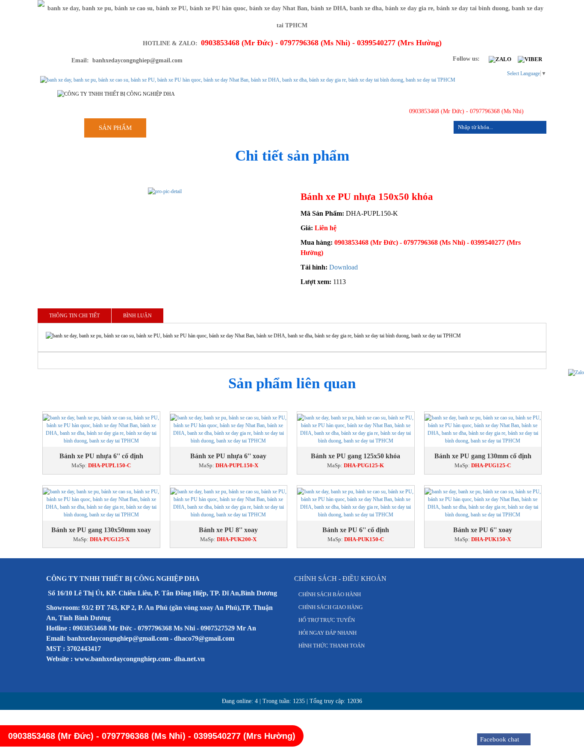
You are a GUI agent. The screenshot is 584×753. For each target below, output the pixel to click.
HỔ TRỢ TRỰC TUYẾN (326, 620)
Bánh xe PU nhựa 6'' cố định (101, 456)
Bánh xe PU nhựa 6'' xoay (228, 456)
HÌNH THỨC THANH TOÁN (331, 645)
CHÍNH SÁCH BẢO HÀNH (329, 594)
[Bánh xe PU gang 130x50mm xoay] (101, 503)
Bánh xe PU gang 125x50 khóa (355, 456)
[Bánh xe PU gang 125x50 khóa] (355, 429)
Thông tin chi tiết (74, 316)
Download (343, 267)
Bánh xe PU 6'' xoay (482, 529)
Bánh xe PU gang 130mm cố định (482, 456)
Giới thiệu (244, 127)
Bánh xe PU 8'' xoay (228, 529)
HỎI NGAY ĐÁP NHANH (327, 633)
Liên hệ (426, 127)
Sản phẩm (115, 127)
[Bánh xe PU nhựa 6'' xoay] (228, 429)
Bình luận (137, 316)
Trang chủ (179, 127)
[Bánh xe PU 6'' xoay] (483, 503)
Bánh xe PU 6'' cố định (355, 529)
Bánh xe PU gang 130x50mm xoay (101, 529)
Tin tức (372, 127)
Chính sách (310, 127)
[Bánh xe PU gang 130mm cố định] (483, 429)
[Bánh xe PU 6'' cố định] (355, 503)
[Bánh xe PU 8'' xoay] (228, 503)
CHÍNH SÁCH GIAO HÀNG (330, 607)
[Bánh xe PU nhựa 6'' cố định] (101, 429)
